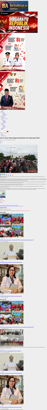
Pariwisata (4, 126)
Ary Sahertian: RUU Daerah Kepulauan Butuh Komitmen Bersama (11, 262)
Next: (11, 206)
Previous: (9, 205)
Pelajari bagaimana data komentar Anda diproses (23, 210)
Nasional (4, 115)
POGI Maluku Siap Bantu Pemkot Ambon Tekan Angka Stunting (11, 296)
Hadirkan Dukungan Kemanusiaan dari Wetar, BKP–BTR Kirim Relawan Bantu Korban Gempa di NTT (17, 327)
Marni (1, 352)
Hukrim (2, 116)
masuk (4, 209)
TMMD (2, 129)
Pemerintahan (5, 114)
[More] (13, 175)
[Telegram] (9, 175)
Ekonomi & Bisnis (5, 118)
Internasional (3, 117)
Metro (2, 111)
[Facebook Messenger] (11, 175)
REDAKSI (2, 128)
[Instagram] (7, 175)
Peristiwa (4, 122)
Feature (2, 124)
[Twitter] (5, 175)
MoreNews (17, 409)
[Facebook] (1, 175)
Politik (2, 123)
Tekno (4, 127)
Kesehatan (4, 121)
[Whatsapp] (3, 175)
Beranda (2, 110)
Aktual (2, 119)
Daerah (2, 112)
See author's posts (2, 200)
